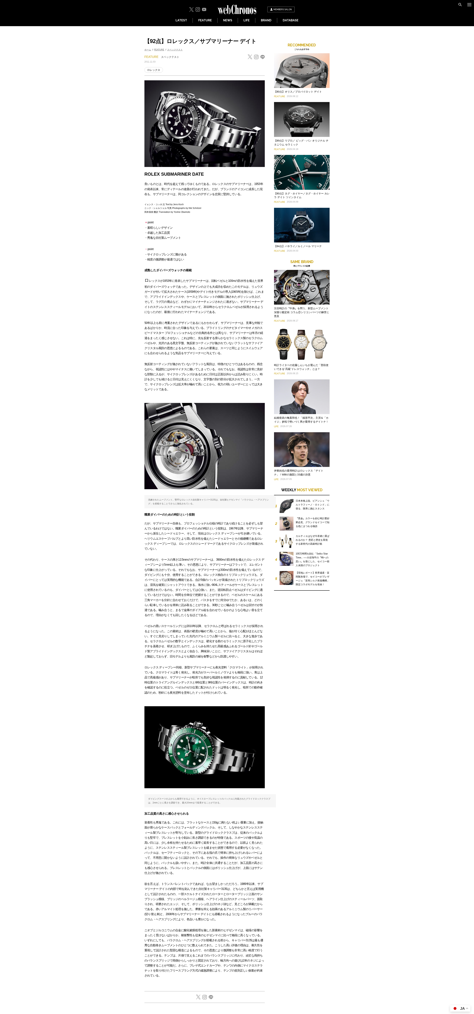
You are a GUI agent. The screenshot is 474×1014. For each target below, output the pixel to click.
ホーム (147, 49)
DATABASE (290, 20)
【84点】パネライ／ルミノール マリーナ (298, 246)
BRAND (266, 20)
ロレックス (153, 69)
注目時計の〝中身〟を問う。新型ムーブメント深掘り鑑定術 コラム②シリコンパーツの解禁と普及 (301, 312)
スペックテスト (175, 49)
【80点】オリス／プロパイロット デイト (298, 91)
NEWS (227, 20)
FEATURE (205, 20)
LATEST (181, 20)
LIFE (246, 20)
